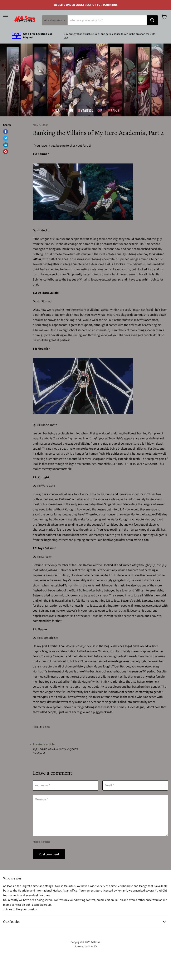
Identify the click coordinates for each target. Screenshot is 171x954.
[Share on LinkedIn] (5, 144)
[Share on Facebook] (5, 131)
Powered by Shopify (85, 946)
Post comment (49, 854)
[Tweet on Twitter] (5, 138)
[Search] (152, 20)
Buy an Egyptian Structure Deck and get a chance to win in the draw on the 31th (109, 34)
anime (46, 727)
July (66, 37)
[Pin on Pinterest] (5, 151)
